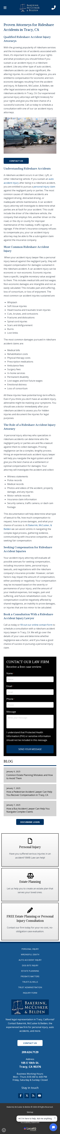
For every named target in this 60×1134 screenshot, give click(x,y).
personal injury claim (44, 186)
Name (10, 673)
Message (11, 711)
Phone (10, 698)
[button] (5, 7)
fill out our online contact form (36, 624)
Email (9, 686)
